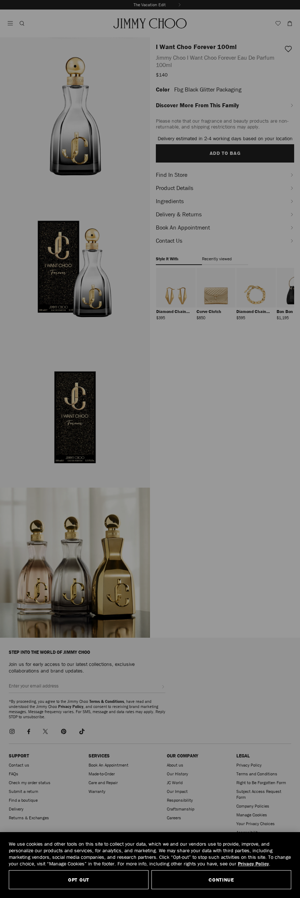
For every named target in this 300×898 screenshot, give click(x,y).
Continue (221, 879)
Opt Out (78, 879)
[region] (150, 865)
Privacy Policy (253, 863)
